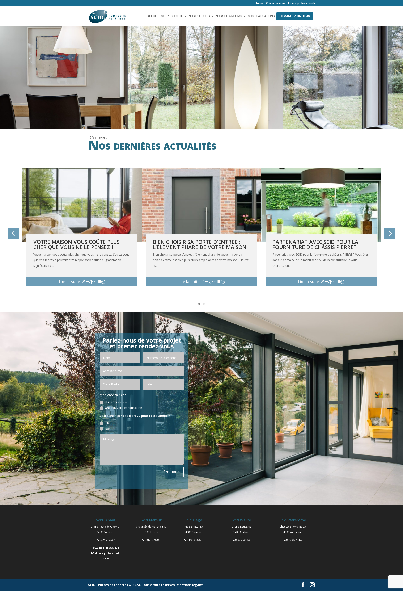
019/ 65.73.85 (294, 540)
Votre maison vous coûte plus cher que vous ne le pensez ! (76, 244)
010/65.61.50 (242, 540)
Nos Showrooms (229, 16)
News (259, 3)
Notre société (172, 16)
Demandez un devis (295, 16)
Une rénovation (116, 402)
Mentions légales (190, 585)
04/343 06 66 (194, 540)
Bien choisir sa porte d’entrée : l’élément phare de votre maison (199, 244)
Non (108, 428)
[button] (13, 233)
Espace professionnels (301, 3)
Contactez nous (275, 3)
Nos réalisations (261, 16)
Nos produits (199, 16)
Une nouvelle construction (123, 408)
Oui (107, 423)
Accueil (153, 16)
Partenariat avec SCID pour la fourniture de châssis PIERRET (315, 244)
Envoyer (171, 472)
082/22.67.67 (107, 540)
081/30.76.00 (152, 540)
